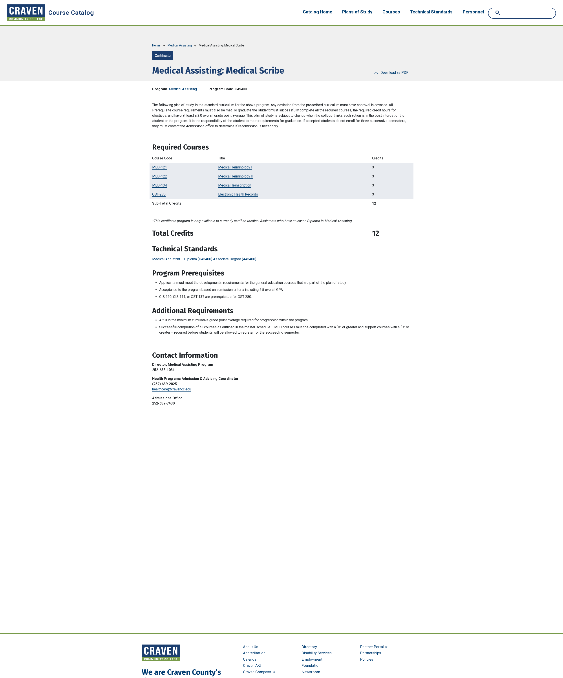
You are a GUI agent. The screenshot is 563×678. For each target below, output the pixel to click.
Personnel (473, 12)
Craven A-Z (252, 665)
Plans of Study (357, 12)
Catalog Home (317, 12)
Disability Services (317, 653)
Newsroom (311, 672)
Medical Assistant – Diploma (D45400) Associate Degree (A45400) (204, 259)
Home (156, 45)
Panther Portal (372, 647)
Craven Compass (257, 672)
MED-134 (159, 185)
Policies (366, 659)
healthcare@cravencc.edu (171, 389)
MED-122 (159, 176)
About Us (250, 647)
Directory (309, 647)
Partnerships (370, 653)
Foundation (311, 665)
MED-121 (159, 167)
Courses (391, 12)
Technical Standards (431, 12)
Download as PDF (394, 72)
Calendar (250, 659)
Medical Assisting (180, 45)
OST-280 (159, 194)
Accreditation (254, 653)
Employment (312, 659)
